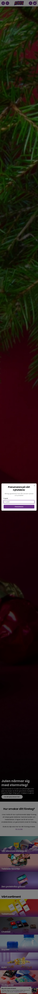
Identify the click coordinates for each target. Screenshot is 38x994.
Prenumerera (19, 507)
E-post (6, 498)
